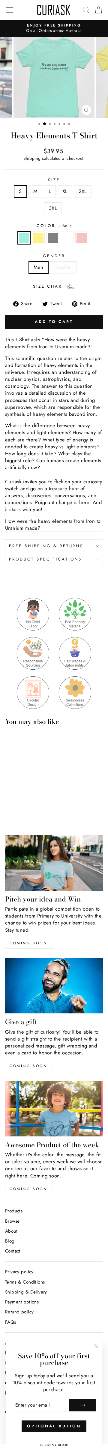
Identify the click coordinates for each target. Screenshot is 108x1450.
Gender (54, 256)
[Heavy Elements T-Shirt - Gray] (22, 795)
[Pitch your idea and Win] (54, 862)
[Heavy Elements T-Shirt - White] (29, 795)
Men (38, 267)
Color (54, 226)
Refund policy (19, 1312)
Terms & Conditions (25, 1282)
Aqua (24, 238)
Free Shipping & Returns (46, 546)
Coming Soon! (30, 943)
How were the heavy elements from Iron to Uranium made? (53, 525)
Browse (12, 1221)
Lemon (38, 238)
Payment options (22, 1302)
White (67, 238)
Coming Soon (28, 1189)
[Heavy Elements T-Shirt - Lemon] (15, 795)
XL (65, 191)
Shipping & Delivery (26, 1292)
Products (13, 1211)
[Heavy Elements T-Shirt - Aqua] (8, 795)
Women (63, 267)
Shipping (31, 158)
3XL (53, 208)
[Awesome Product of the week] (54, 1108)
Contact (12, 1251)
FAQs (10, 1322)
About (11, 1231)
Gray (53, 238)
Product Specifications (45, 559)
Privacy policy (19, 1271)
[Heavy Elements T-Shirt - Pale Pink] (36, 795)
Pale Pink (82, 238)
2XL (82, 191)
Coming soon (28, 1066)
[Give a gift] (54, 985)
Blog (10, 1241)
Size (54, 180)
